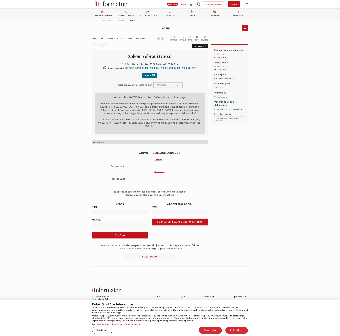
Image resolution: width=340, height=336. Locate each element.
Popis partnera (132, 324)
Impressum (117, 324)
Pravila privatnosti (101, 324)
